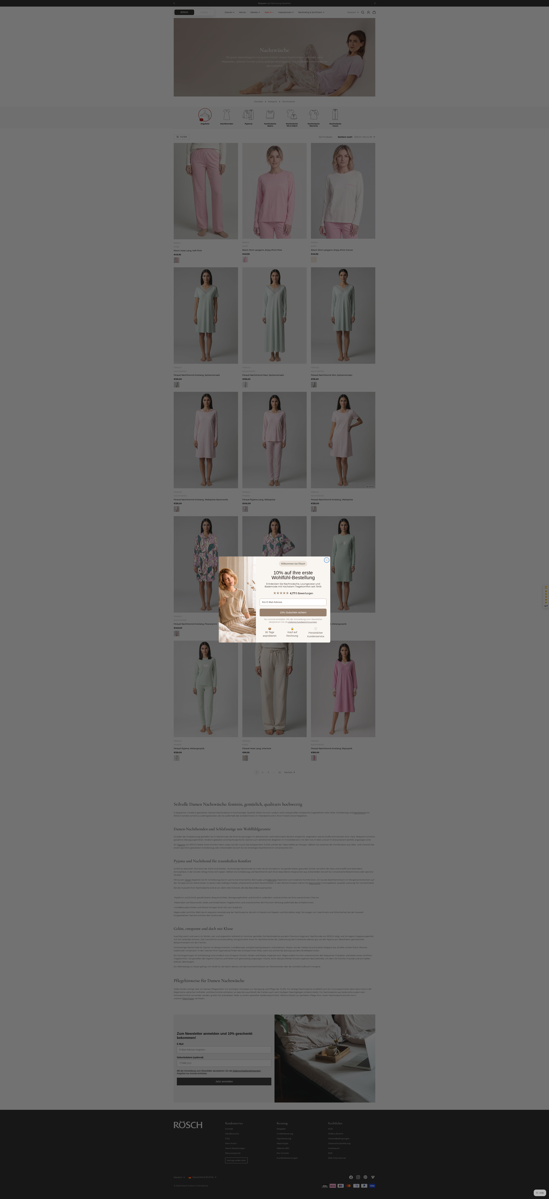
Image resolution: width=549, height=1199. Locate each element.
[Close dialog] (326, 560)
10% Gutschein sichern (293, 612)
